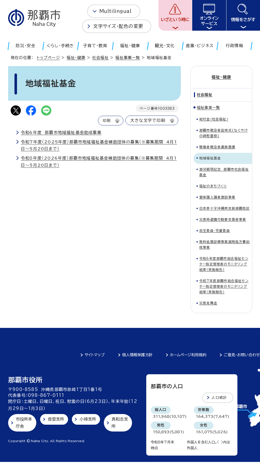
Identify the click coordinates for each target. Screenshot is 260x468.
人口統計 (219, 397)
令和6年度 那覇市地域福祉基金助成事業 (61, 132)
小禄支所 (87, 419)
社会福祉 (100, 58)
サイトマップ (95, 355)
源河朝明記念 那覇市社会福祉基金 (224, 172)
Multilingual (115, 11)
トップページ (48, 58)
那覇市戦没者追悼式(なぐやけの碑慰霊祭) (223, 133)
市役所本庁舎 (24, 422)
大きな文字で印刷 (147, 120)
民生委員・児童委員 (214, 230)
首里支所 (56, 419)
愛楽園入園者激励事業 (217, 197)
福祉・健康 (76, 58)
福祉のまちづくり (213, 186)
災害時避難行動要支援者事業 (222, 219)
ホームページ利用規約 (188, 355)
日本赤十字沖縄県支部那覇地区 (224, 208)
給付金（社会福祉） (213, 119)
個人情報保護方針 (137, 355)
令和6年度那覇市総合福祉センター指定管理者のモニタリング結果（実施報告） (223, 264)
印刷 (106, 120)
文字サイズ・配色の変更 (118, 26)
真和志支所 (119, 422)
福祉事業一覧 (127, 58)
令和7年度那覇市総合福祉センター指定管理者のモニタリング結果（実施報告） (224, 286)
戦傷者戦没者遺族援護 (217, 147)
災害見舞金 (208, 303)
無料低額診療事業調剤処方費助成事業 (224, 244)
